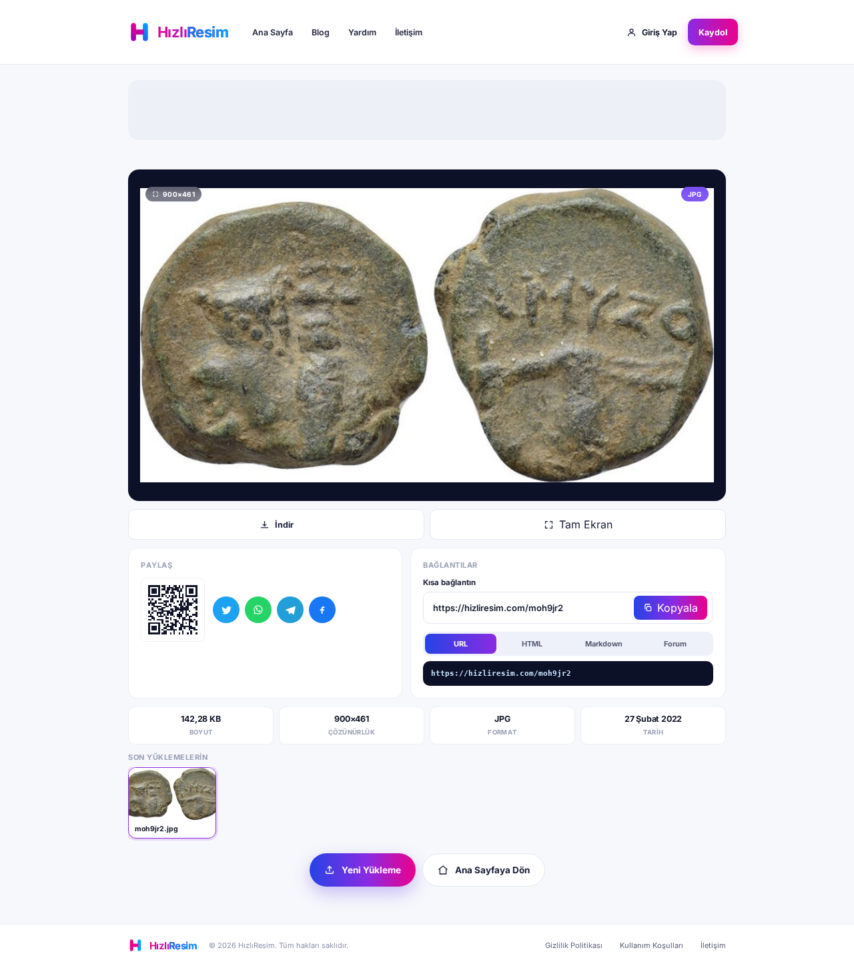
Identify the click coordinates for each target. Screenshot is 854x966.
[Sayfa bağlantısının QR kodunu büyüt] (173, 610)
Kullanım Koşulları (651, 945)
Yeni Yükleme (371, 870)
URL (461, 643)
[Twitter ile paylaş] (226, 609)
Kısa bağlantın (449, 582)
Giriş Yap (659, 32)
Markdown (603, 643)
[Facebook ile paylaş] (322, 609)
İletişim (408, 32)
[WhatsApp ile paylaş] (258, 609)
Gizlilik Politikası (573, 945)
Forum (675, 643)
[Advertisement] (427, 110)
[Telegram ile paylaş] (290, 609)
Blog (321, 32)
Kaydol (713, 32)
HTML (532, 643)
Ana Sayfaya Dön (492, 870)
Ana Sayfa (272, 32)
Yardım (362, 32)
